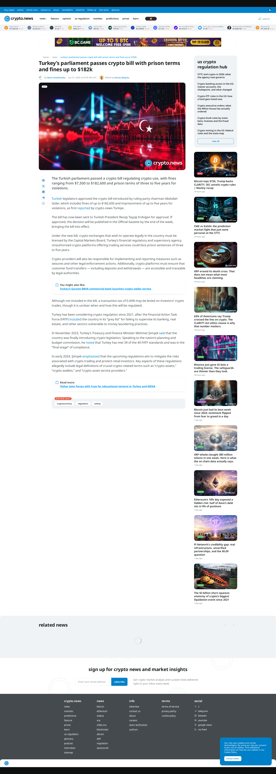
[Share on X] (43, 186)
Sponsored (102, 747)
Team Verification (138, 724)
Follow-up (91, 9)
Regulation (83, 403)
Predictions (112, 18)
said (162, 333)
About (56, 9)
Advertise (80, 9)
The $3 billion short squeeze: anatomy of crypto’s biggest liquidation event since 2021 (212, 596)
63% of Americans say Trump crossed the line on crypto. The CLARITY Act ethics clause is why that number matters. (214, 321)
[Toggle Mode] (270, 9)
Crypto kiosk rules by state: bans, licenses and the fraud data (213, 121)
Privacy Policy (169, 711)
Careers (133, 720)
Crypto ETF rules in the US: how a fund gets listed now (215, 98)
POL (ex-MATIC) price (184, 27)
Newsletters (67, 9)
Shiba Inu (102, 724)
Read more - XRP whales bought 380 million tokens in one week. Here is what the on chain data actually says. (215, 438)
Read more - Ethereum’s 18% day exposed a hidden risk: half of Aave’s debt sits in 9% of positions (215, 483)
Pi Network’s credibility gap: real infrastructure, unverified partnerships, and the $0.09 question (214, 549)
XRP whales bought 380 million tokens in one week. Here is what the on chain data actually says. (215, 458)
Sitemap (68, 752)
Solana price (96, 27)
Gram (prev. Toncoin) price (210, 27)
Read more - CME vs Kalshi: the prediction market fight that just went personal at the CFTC (215, 210)
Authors (133, 729)
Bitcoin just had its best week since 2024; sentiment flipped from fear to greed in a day (212, 413)
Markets (97, 18)
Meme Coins (32, 9)
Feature (55, 18)
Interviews (69, 747)
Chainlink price (161, 27)
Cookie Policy (169, 715)
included (75, 319)
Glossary (115, 9)
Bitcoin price (13, 27)
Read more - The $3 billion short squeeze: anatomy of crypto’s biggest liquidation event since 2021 (215, 576)
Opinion (67, 18)
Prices (125, 18)
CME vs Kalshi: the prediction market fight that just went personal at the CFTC (212, 229)
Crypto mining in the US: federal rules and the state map (215, 132)
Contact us (45, 9)
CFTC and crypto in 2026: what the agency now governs (214, 76)
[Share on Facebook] (43, 180)
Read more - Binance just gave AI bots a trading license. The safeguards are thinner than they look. (215, 348)
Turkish (57, 199)
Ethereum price (36, 27)
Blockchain (102, 729)
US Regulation (82, 18)
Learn (136, 18)
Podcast (68, 743)
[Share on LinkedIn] (43, 192)
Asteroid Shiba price (239, 27)
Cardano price (140, 27)
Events (20, 9)
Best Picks (104, 9)
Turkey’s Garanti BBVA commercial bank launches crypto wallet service (105, 288)
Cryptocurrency (64, 403)
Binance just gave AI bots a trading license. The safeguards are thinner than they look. (214, 368)
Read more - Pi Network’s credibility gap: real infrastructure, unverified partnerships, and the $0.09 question (215, 528)
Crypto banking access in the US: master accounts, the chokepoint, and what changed (216, 86)
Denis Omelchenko (56, 77)
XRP (98, 720)
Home (46, 57)
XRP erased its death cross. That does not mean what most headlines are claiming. (214, 274)
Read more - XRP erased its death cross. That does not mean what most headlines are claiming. (215, 255)
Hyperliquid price (117, 27)
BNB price (76, 27)
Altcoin (100, 734)
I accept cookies (232, 758)
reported (83, 208)
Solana (100, 715)
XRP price (57, 27)
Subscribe (119, 681)
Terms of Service (170, 706)
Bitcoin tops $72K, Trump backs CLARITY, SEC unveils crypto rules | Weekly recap (215, 184)
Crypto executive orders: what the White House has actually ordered (214, 108)
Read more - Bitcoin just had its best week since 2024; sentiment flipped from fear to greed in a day (215, 393)
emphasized (91, 356)
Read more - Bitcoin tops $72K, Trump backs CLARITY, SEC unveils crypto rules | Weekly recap (215, 165)
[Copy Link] (43, 203)
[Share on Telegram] (43, 198)
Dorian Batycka (122, 77)
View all (215, 141)
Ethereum (102, 711)
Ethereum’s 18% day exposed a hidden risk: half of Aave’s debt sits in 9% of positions (213, 503)
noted (90, 342)
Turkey (97, 403)
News (42, 18)
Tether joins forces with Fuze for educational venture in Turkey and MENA (107, 386)
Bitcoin (100, 706)
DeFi (99, 738)
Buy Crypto (9, 9)
